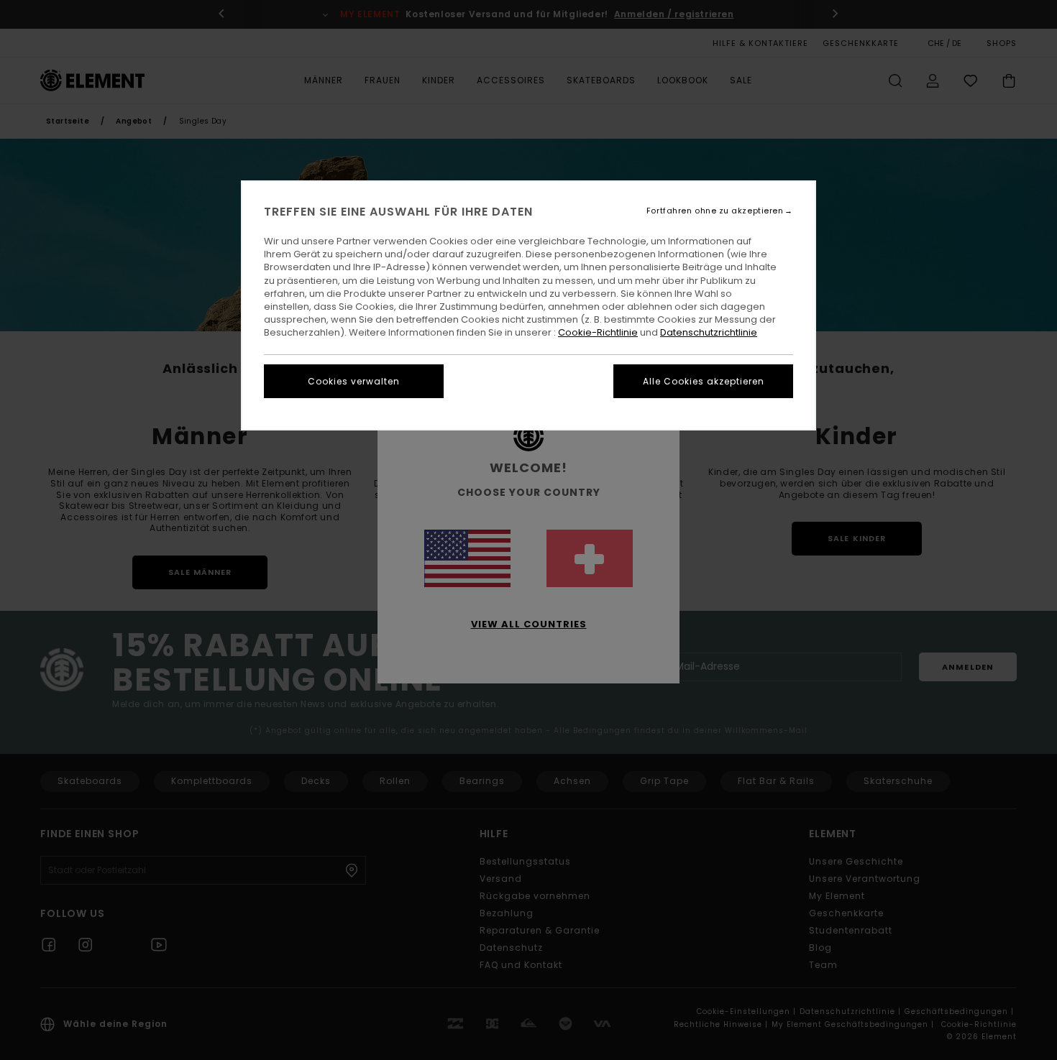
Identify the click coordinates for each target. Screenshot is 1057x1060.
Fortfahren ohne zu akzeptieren (715, 211)
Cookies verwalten (354, 381)
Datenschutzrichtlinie (708, 332)
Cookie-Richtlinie (598, 332)
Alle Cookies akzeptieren (703, 381)
